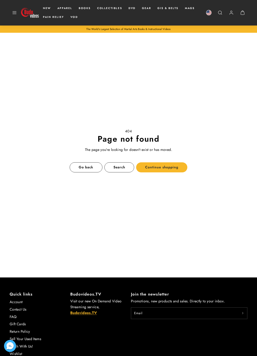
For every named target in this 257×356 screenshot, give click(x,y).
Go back (86, 167)
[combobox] (220, 15)
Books (85, 8)
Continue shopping (161, 167)
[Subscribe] (242, 313)
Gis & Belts (167, 8)
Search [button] (119, 167)
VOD (74, 17)
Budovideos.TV (85, 294)
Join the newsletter (150, 294)
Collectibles (109, 8)
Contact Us (18, 309)
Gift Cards (18, 324)
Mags (190, 8)
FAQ (13, 316)
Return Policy (20, 331)
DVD (132, 8)
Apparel (64, 8)
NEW (47, 8)
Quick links (21, 294)
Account (16, 302)
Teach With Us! (21, 346)
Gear (146, 8)
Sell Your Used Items (25, 339)
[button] (14, 12)
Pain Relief (53, 17)
